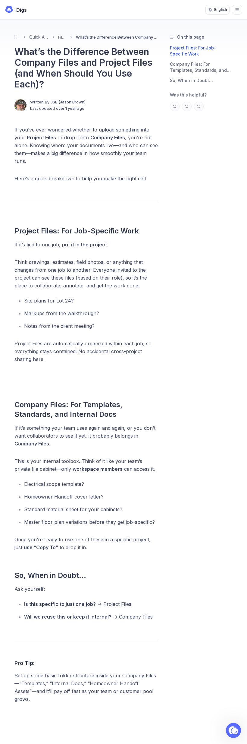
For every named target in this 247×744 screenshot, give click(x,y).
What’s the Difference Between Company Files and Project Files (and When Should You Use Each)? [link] (117, 37)
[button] (233, 730)
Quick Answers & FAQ (38, 37)
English (220, 9)
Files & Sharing (62, 37)
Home (17, 37)
